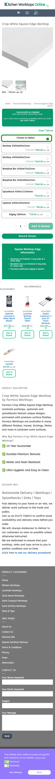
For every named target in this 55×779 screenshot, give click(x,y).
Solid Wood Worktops (13, 595)
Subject (5, 701)
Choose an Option (26, 137)
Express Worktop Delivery (15, 642)
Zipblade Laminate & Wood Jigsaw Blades (9, 317)
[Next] (48, 53)
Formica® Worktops (22, 104)
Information (8, 662)
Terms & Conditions (11, 647)
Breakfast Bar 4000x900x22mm (19, 180)
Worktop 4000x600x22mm (16, 157)
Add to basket (41, 226)
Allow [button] (39, 772)
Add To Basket (9, 334)
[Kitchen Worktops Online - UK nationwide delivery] (27, 4)
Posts (4, 657)
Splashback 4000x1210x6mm (18, 191)
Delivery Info (8, 637)
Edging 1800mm (17, 214)
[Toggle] (51, 662)
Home (7, 104)
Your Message (9, 713)
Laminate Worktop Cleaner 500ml (27, 317)
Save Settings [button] (15, 772)
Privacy (5, 652)
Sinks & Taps (8, 611)
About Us (6, 626)
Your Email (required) (13, 689)
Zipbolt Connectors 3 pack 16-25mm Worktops (46, 318)
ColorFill (9, 364)
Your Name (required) (13, 677)
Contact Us (7, 632)
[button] (18, 12)
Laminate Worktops (12, 590)
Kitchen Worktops (11, 585)
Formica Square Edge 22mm (43, 105)
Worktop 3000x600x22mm (16, 146)
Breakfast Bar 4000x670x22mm (19, 168)
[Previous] (6, 53)
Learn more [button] (40, 758)
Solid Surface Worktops (14, 606)
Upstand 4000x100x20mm (16, 203)
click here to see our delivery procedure (26, 552)
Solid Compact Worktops (14, 601)
